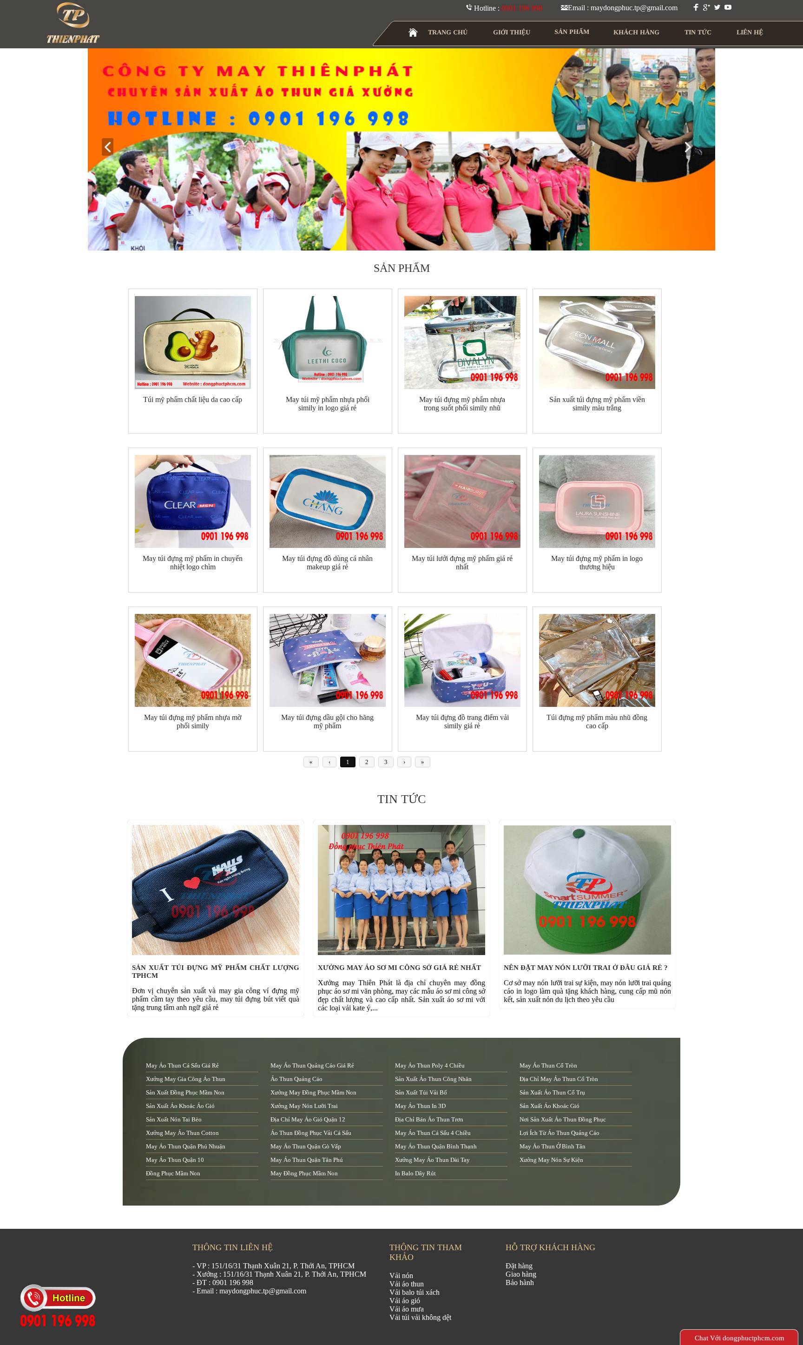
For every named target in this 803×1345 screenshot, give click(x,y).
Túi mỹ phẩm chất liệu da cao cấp (192, 399)
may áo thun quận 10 (175, 1159)
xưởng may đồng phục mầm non (313, 1092)
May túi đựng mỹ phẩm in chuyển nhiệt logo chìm (193, 562)
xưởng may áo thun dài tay (432, 1159)
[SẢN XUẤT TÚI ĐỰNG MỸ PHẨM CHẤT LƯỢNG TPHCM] (218, 952)
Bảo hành (520, 1282)
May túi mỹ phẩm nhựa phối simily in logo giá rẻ (327, 404)
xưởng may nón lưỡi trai (304, 1105)
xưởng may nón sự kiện (551, 1159)
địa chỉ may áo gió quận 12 (307, 1119)
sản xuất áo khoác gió (549, 1105)
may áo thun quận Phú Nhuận (185, 1146)
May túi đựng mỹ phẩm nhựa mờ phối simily (192, 721)
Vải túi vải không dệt (420, 1317)
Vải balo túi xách (414, 1292)
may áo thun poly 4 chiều (430, 1065)
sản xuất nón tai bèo (174, 1119)
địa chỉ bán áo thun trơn (429, 1119)
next (691, 147)
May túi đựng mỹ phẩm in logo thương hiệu (597, 562)
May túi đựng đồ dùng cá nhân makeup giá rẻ (327, 562)
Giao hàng (521, 1274)
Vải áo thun (406, 1284)
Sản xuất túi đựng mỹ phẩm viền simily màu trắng (597, 404)
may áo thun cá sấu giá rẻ (182, 1065)
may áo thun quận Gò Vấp (305, 1146)
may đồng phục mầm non (304, 1173)
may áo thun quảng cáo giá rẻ (312, 1065)
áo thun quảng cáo (296, 1078)
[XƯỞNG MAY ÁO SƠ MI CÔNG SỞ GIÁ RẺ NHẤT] (404, 952)
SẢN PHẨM (571, 31)
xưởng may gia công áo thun (185, 1078)
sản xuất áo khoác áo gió (180, 1105)
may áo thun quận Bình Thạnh (436, 1146)
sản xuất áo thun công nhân (433, 1078)
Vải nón (401, 1275)
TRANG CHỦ (447, 32)
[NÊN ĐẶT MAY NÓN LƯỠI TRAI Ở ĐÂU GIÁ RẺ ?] (590, 952)
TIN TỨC (698, 32)
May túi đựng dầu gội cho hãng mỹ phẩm (327, 721)
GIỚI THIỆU (511, 32)
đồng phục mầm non (173, 1173)
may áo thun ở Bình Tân (553, 1146)
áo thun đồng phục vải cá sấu (310, 1132)
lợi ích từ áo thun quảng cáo (559, 1132)
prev (111, 147)
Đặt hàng (519, 1266)
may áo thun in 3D (420, 1105)
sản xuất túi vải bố (421, 1092)
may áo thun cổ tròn (548, 1065)
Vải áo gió (404, 1301)
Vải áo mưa (406, 1309)
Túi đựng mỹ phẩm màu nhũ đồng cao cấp (596, 721)
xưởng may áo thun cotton (182, 1132)
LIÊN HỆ (750, 32)
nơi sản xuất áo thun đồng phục (563, 1119)
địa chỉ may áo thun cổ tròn (559, 1078)
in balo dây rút (415, 1173)
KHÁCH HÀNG (636, 32)
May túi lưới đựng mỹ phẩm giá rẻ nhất (462, 562)
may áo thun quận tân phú (306, 1159)
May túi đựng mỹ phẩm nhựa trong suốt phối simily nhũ (462, 404)
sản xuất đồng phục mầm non (185, 1092)
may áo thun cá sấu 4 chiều (433, 1132)
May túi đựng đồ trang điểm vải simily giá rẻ (462, 721)
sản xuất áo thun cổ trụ (552, 1092)
